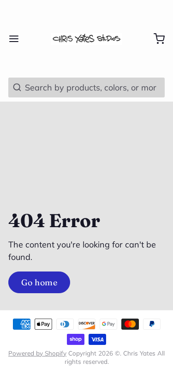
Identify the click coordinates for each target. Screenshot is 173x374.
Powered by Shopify (37, 353)
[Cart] (155, 38)
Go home (39, 282)
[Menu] (18, 38)
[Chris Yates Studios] (86, 38)
